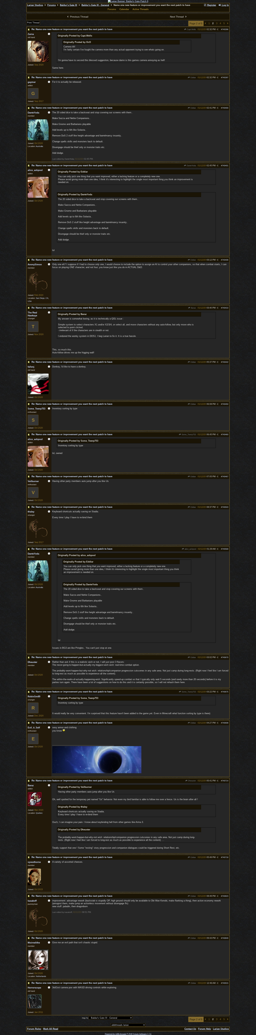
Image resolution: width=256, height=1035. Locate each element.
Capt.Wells (191, 29)
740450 (225, 404)
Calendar (124, 9)
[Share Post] (217, 29)
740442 (225, 362)
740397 (225, 77)
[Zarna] (38, 61)
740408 (225, 260)
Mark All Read (50, 1029)
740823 (225, 896)
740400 (225, 108)
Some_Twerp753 (188, 434)
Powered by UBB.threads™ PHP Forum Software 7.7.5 (128, 1034)
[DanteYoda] (38, 139)
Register (211, 5)
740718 (225, 857)
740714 (225, 781)
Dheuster (192, 781)
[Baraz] (35, 805)
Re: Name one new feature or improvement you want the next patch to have (72, 29)
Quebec (39, 813)
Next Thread (177, 16)
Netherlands (41, 976)
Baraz (193, 308)
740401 (225, 166)
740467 (225, 476)
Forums (51, 5)
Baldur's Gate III (68, 5)
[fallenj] (38, 393)
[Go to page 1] (205, 23)
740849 (225, 938)
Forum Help (204, 1029)
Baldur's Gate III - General (95, 5)
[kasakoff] (38, 927)
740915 (225, 983)
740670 (225, 657)
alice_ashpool (190, 549)
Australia (39, 146)
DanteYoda (191, 166)
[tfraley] (38, 538)
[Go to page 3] (228, 23)
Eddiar (193, 77)
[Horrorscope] (35, 1008)
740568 (225, 549)
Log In (225, 5)
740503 (225, 507)
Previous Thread (78, 16)
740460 (225, 434)
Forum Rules (34, 1029)
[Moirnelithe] (38, 969)
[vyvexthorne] (34, 885)
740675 (225, 692)
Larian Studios (35, 5)
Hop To (85, 1018)
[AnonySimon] (38, 291)
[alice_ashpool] (38, 197)
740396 (225, 29)
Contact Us (190, 1029)
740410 (225, 308)
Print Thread (33, 22)
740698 (225, 723)
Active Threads (141, 9)
